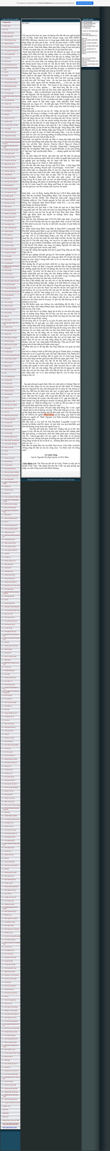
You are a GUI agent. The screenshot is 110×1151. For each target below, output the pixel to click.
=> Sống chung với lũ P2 (9, 543)
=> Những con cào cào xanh (10, 150)
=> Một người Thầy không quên (11, 606)
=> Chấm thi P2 (7, 568)
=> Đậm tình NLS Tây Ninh (10, 344)
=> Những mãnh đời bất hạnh (10, 886)
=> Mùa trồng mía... (8, 426)
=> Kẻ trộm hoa (7, 851)
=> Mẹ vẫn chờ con (8, 826)
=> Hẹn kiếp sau (7, 706)
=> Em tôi (5, 599)
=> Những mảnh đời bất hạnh (10, 1092)
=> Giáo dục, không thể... (9, 178)
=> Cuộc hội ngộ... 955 (9, 401)
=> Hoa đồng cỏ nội (8, 823)
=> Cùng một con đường (9, 135)
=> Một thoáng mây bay (9, 727)
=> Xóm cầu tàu (7, 893)
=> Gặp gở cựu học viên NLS (10, 1070)
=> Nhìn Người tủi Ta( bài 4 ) (10, 918)
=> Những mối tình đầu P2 (10, 582)
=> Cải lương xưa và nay (9, 830)
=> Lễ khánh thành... (8, 238)
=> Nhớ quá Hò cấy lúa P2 (10, 784)
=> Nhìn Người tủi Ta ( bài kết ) (11, 929)
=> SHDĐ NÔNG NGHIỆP (10, 815)
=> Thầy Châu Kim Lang (9, 40)
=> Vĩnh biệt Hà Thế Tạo (9, 631)
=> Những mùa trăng (8, 738)
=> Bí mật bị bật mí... (8, 351)
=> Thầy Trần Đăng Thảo (9, 228)
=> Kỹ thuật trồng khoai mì (10, 65)
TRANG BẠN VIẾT (8, 36)
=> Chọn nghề (7, 128)
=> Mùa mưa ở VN (8, 614)
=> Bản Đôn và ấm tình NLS (10, 415)
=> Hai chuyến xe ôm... (9, 224)
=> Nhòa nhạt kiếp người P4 (10, 529)
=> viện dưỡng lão (8, 394)
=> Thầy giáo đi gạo (8, 589)
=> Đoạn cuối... (7, 89)
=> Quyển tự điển (7, 121)
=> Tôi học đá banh (8, 231)
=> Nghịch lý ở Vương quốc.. (10, 1010)
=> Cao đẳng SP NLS (8, 950)
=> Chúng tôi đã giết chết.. (10, 288)
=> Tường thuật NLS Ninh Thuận (11, 1053)
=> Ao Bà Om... (7, 1067)
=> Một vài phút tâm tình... (10, 468)
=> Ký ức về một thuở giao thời (11, 47)
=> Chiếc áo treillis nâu (9, 171)
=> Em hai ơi (6, 720)
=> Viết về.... (6, 398)
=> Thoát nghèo (7, 348)
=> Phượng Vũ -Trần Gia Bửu (11, 975)
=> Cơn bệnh (6, 674)
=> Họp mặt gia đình (8, 479)
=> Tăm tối (6, 734)
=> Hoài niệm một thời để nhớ (10, 1014)
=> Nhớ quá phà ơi (8, 741)
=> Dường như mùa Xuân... (10, 978)
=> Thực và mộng (7, 302)
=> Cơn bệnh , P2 (7, 681)
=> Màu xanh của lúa (8, 723)
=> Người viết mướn (8, 854)
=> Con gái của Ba (8, 263)
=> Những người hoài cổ (9, 677)
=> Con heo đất (7, 270)
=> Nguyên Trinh (7, 366)
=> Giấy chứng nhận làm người (11, 291)
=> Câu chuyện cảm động (10, 444)
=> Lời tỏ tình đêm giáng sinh (10, 1021)
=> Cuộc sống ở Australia (9, 702)
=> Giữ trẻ (5, 996)
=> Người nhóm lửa (8, 43)
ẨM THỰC (6, 1117)
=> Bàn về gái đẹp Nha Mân (10, 189)
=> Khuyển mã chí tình (9, 118)
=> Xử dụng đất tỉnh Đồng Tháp (11, 610)
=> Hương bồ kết (7, 380)
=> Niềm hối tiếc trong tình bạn (11, 440)
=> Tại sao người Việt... (9, 861)
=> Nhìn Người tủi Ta (8, 876)
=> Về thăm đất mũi (8, 196)
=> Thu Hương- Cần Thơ (9, 192)
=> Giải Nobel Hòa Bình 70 (10, 833)
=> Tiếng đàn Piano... (8, 571)
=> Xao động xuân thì (8, 776)
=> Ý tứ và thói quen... (9, 93)
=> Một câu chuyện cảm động (11, 472)
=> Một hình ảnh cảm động (10, 504)
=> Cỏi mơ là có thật (8, 245)
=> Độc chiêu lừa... (8, 235)
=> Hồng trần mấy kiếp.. (9, 309)
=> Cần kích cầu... (8, 1003)
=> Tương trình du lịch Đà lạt (10, 475)
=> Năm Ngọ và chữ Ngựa (10, 337)
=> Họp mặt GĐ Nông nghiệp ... (11, 745)
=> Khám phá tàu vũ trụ (9, 210)
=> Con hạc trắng (7, 433)
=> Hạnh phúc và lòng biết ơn (10, 865)
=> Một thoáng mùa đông (9, 86)
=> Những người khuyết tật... (10, 1088)
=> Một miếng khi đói (8, 847)
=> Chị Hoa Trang (7, 242)
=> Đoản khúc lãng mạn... (10, 167)
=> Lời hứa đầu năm (8, 295)
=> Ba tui (5, 451)
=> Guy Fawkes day (8, 900)
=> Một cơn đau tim (8, 362)
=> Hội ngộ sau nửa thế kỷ (10, 993)
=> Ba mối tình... (7, 298)
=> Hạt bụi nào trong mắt (9, 1085)
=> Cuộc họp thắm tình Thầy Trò (11, 497)
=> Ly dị (5, 454)
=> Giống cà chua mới (9, 798)
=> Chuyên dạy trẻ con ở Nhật (11, 107)
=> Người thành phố (8, 989)
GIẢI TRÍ (5, 1109)
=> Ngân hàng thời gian (9, 971)
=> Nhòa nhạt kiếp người (9, 507)
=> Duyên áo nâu (7, 327)
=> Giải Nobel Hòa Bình (9, 837)
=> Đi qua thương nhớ (9, 429)
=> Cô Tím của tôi (7, 752)
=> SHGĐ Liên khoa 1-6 (9, 560)
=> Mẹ (4, 373)
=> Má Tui (5, 521)
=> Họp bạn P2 (7, 653)
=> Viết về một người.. (9, 341)
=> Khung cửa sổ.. (8, 773)
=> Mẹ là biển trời (7, 111)
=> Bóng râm (6, 812)
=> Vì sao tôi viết (7, 383)
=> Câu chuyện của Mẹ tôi (10, 550)
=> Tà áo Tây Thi (7, 947)
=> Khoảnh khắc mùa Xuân (10, 1032)
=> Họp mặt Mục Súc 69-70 (10, 1063)
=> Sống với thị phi (8, 305)
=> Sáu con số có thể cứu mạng (11, 805)
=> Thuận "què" (7, 104)
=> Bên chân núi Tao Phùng (10, 1007)
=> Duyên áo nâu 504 (8, 458)
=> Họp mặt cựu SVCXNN (10, 405)
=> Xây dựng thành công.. (10, 968)
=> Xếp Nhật (6, 1060)
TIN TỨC (5, 29)
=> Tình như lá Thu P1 (9, 617)
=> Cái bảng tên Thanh (9, 157)
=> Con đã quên (7, 256)
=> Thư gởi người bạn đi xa (10, 621)
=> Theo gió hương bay (9, 939)
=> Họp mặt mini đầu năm (9, 330)
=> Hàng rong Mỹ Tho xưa (10, 713)
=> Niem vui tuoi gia (8, 447)
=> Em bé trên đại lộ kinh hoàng (11, 355)
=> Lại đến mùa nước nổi (9, 897)
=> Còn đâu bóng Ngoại (9, 1035)
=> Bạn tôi (5, 72)
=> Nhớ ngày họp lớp (8, 153)
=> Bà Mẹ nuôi (7, 486)
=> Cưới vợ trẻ (7, 667)
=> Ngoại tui (6, 114)
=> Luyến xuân (7, 334)
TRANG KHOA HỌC (8, 33)
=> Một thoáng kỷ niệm (9, 684)
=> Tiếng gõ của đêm (8, 904)
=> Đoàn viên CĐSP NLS (9, 985)
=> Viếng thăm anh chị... (9, 539)
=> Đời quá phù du (8, 461)
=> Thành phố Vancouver (9, 132)
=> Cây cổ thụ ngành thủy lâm (11, 281)
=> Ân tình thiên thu (8, 387)
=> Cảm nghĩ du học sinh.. (10, 1017)
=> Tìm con (6, 412)
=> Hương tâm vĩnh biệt (9, 252)
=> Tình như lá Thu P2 (9, 624)
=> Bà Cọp (6, 858)
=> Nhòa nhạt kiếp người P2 (10, 518)
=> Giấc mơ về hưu (8, 408)
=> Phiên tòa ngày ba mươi (10, 436)
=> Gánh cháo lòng (8, 490)
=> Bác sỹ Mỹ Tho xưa (9, 1049)
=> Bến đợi (6, 869)
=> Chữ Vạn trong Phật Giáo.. (11, 1074)
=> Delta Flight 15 (7, 174)
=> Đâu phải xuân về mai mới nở (11, 585)
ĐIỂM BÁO (6, 1113)
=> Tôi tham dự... (7, 748)
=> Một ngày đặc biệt (8, 596)
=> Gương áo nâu (7, 274)
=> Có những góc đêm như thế (11, 819)
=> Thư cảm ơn (7, 320)
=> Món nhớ (6, 709)
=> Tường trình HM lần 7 (9, 964)
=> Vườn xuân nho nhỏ (9, 217)
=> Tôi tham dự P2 (8, 769)
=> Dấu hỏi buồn (7, 313)
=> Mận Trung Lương (8, 801)
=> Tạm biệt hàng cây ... (9, 840)
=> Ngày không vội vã (9, 164)
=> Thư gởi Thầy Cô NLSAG (10, 125)
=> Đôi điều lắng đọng (8, 670)
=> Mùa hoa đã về (8, 1056)
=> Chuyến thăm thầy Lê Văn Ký (11, 1102)
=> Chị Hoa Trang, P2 (9, 277)
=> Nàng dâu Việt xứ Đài (9, 957)
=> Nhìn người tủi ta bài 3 (9, 911)
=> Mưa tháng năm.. (8, 564)
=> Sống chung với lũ (8, 532)
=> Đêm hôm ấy (7, 206)
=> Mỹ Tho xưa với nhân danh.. (11, 1028)
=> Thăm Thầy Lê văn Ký (9, 359)
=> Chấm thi (6, 553)
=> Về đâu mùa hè (8, 883)
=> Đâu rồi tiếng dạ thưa (9, 879)
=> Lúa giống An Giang (9, 922)
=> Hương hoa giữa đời (9, 419)
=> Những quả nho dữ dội (9, 872)
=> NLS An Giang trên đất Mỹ (10, 787)
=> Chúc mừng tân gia (9, 54)
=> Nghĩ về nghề (7, 649)
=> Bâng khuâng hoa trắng (10, 759)
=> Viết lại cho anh (8, 932)
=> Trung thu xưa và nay (9, 160)
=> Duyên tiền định (8, 961)
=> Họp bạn (6, 642)
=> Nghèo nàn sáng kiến (9, 213)
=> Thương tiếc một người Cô (11, 50)
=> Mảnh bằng (7, 660)
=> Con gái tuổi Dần (8, 220)
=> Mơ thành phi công (9, 203)
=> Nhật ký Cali (7, 766)
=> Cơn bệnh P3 (7, 699)
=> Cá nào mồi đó (7, 628)
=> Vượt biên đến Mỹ (8, 100)
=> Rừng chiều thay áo (9, 578)
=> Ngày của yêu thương (9, 369)
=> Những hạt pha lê (8, 390)
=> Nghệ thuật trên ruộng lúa (10, 82)
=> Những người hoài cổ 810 (10, 645)
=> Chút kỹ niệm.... (8, 259)
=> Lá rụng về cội (7, 422)
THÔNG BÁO (6, 26)
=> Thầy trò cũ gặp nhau (9, 1000)
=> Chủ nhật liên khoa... (9, 376)
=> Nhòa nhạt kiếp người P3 (10, 525)
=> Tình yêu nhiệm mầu (9, 79)
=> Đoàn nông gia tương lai (10, 1099)
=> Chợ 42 (6, 316)
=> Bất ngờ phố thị (8, 794)
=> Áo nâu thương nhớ (9, 284)
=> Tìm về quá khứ (8, 954)
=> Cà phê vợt (7, 557)
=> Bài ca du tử (7, 61)
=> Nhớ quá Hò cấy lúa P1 (10, 762)
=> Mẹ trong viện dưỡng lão (10, 181)
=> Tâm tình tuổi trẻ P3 (9, 780)
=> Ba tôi (5, 75)
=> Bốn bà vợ (6, 493)
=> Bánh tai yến (7, 514)
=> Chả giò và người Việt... (10, 249)
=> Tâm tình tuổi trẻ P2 (9, 755)
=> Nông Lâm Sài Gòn (9, 603)
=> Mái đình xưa (7, 915)
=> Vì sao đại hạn (7, 465)
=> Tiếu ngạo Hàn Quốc (9, 546)
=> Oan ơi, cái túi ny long (9, 656)
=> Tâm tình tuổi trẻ (8, 730)
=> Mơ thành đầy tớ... (8, 185)
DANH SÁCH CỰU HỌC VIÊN (11, 1120)
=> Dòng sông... (7, 57)
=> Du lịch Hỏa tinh (8, 1081)
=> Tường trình (7, 982)
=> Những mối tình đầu (9, 575)
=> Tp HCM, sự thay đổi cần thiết (11, 936)
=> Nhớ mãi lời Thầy (8, 925)
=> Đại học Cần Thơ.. (8, 791)
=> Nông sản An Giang (9, 199)
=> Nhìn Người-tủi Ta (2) (9, 890)
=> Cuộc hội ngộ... (8, 695)
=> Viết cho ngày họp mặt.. (10, 1042)
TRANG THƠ (6, 1106)
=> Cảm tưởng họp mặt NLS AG (11, 139)
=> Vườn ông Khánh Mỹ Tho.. (11, 1039)
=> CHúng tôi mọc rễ (8, 716)
